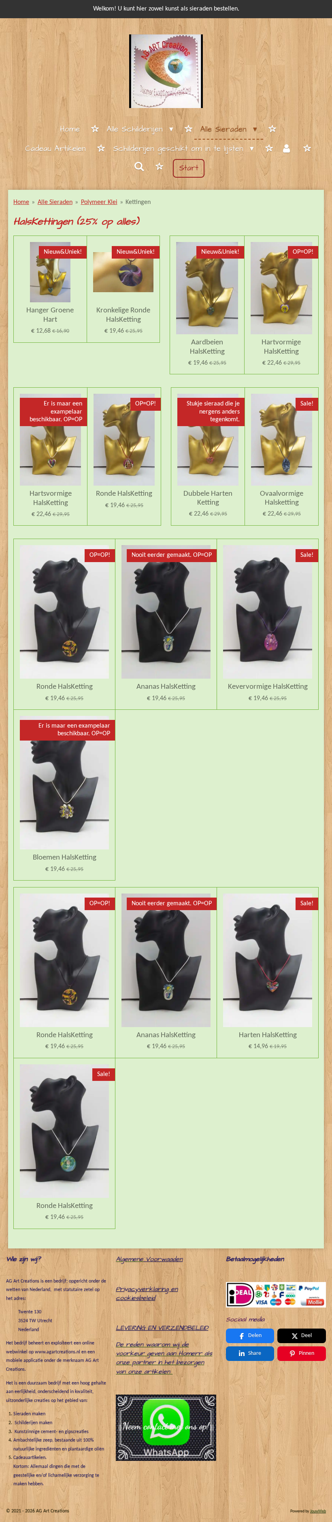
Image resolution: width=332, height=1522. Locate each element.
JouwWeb (318, 1511)
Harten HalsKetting (268, 1035)
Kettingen (138, 202)
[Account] (286, 149)
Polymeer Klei (99, 202)
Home (21, 202)
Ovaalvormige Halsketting (281, 498)
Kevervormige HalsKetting (268, 687)
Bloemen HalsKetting (64, 858)
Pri (120, 1288)
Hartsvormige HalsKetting (51, 498)
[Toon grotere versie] (276, 1295)
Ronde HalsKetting (124, 494)
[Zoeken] (139, 167)
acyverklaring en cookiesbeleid (147, 1293)
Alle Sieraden (55, 202)
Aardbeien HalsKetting (207, 347)
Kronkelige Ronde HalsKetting (123, 315)
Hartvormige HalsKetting (281, 347)
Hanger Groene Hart (50, 315)
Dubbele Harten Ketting (207, 498)
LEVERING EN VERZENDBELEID (162, 1327)
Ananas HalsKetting (166, 687)
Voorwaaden (164, 1259)
